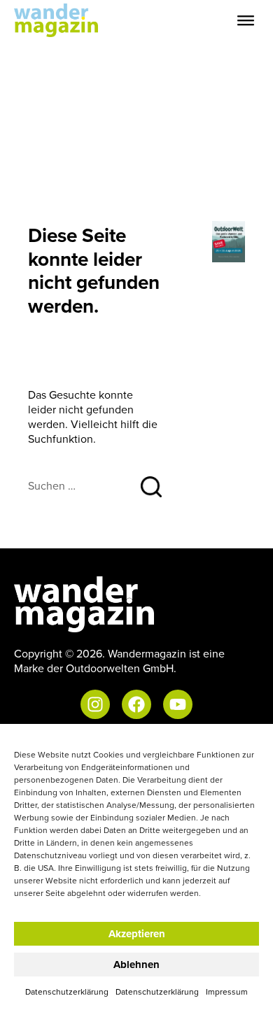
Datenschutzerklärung (66, 991)
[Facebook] (136, 704)
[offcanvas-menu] (245, 20)
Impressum (227, 991)
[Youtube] (177, 704)
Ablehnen (136, 964)
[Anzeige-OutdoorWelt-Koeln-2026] (229, 240)
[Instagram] (95, 704)
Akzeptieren (136, 933)
